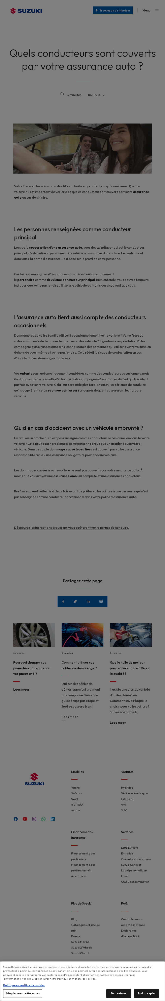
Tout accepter (146, 993)
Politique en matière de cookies (24, 985)
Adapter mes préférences (22, 993)
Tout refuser (119, 993)
